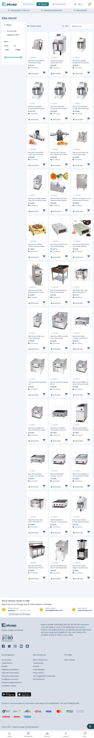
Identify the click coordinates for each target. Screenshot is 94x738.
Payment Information (10, 673)
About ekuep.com (40, 660)
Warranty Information (10, 676)
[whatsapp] (90, 726)
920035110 (11, 610)
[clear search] (35, 4)
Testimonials (38, 663)
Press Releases (39, 669)
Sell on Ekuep (69, 660)
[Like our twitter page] (11, 646)
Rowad (4, 666)
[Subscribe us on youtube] (23, 646)
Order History (7, 663)
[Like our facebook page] (5, 646)
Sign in (80, 4)
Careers (36, 666)
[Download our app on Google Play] (8, 695)
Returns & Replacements (12, 682)
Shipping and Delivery (10, 669)
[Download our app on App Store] (24, 695)
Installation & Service (10, 679)
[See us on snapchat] (29, 646)
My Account (6, 660)
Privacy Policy (38, 673)
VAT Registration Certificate (44, 676)
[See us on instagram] (17, 646)
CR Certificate (38, 679)
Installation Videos (9, 686)
